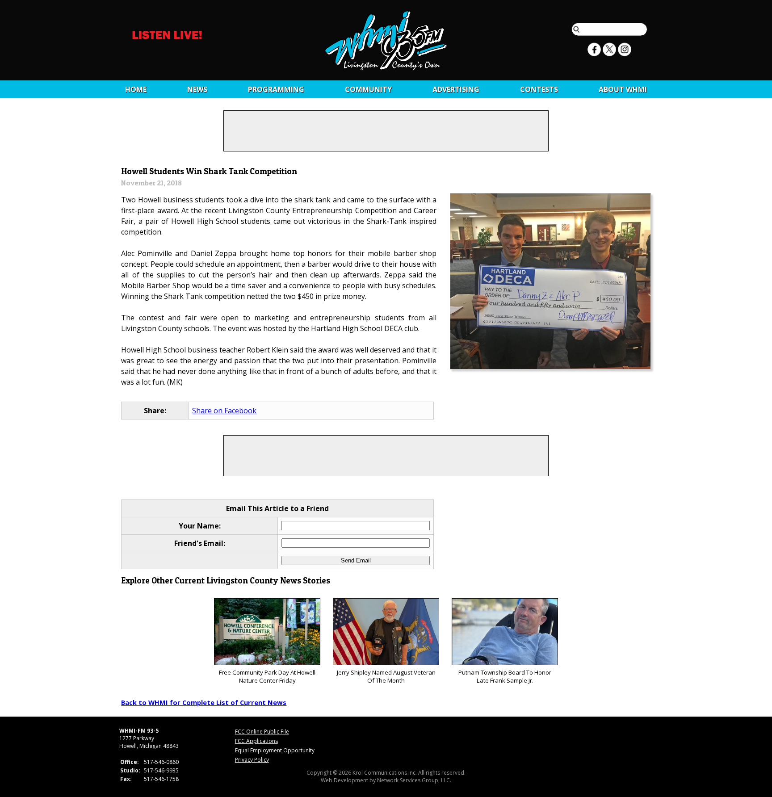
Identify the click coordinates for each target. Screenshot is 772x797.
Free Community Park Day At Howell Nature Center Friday (267, 676)
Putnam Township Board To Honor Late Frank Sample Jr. (504, 676)
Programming (276, 89)
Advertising (455, 89)
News (197, 89)
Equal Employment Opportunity (275, 750)
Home (136, 89)
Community (368, 89)
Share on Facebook (224, 410)
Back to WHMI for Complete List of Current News (203, 702)
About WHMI (623, 89)
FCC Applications (256, 741)
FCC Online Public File (262, 731)
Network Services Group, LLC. (414, 780)
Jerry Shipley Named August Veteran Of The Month (386, 676)
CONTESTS (539, 89)
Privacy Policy (252, 759)
